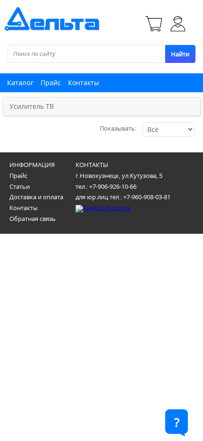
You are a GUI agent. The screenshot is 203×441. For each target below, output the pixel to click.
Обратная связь (32, 218)
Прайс (51, 82)
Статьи (19, 186)
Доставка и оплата (36, 197)
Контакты (83, 82)
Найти (180, 54)
